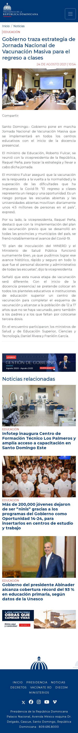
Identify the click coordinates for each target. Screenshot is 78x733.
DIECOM (61, 687)
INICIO (18, 682)
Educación (11, 32)
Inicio (6, 26)
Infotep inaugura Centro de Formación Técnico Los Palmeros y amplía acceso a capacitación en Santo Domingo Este (39, 440)
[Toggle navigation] (70, 13)
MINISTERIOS (39, 692)
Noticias (18, 26)
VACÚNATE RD (41, 687)
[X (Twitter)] (23, 702)
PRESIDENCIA (36, 682)
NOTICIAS (58, 682)
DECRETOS (18, 687)
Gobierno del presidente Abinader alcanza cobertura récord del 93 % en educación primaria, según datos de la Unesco (38, 591)
